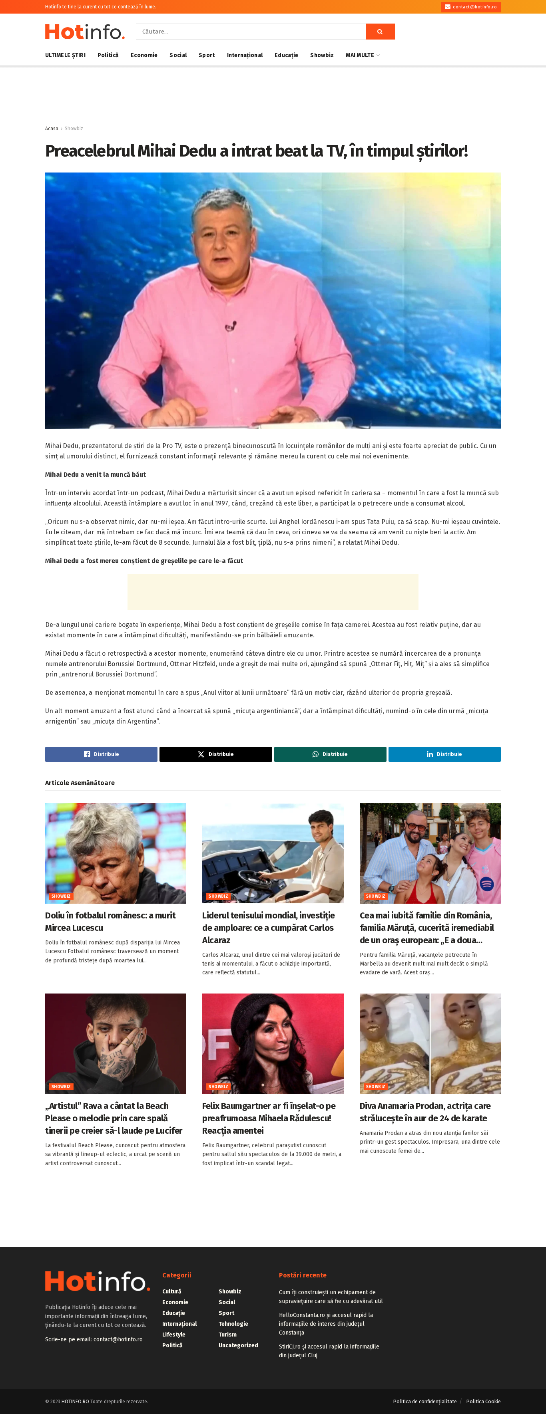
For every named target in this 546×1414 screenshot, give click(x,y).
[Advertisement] (273, 95)
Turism (228, 1334)
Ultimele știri (65, 55)
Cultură (171, 1291)
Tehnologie (233, 1324)
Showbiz (322, 55)
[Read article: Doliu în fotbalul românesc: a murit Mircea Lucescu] (115, 853)
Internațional (245, 55)
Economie (144, 55)
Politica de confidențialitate (425, 1401)
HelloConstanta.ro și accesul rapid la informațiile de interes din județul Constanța (326, 1324)
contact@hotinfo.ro (474, 7)
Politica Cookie (483, 1401)
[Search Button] (380, 32)
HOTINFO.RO (75, 1401)
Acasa (51, 128)
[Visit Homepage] (85, 31)
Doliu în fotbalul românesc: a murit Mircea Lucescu (110, 921)
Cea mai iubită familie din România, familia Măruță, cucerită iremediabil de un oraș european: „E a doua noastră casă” (427, 928)
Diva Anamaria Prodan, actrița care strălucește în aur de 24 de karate (425, 1112)
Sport (207, 55)
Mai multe (360, 55)
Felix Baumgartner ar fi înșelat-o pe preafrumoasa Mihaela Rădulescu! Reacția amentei (268, 1118)
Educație (286, 55)
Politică (108, 55)
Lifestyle (173, 1334)
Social (178, 55)
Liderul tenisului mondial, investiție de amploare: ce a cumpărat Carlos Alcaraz (268, 928)
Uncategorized (238, 1345)
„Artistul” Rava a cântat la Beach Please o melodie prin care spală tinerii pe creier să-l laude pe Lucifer (114, 1118)
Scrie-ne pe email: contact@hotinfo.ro (94, 1339)
